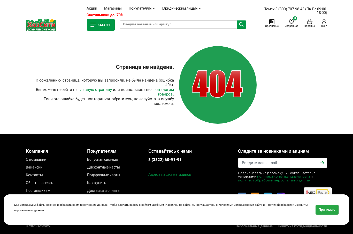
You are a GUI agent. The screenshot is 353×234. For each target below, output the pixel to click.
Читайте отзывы (316, 197)
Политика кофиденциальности (302, 226)
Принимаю (327, 209)
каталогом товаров (164, 92)
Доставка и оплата (103, 190)
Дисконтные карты (103, 167)
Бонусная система (102, 159)
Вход (324, 26)
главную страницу (95, 89)
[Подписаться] (322, 163)
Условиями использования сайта (240, 205)
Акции (92, 8)
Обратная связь (39, 183)
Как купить (96, 183)
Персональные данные (254, 226)
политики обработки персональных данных (274, 180)
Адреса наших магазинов (169, 174)
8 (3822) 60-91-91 (165, 159)
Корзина (309, 26)
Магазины (113, 8)
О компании (36, 159)
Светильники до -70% (105, 15)
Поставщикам (38, 190)
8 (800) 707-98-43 (289, 9)
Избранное (291, 23)
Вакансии (34, 167)
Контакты (34, 175)
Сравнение (272, 26)
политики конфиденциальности (283, 176)
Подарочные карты (103, 175)
